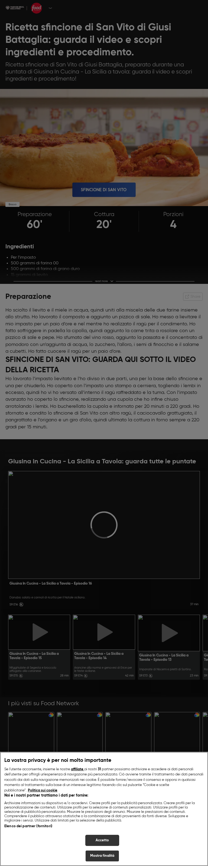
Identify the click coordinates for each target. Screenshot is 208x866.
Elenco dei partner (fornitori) (28, 826)
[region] (104, 809)
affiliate (77, 769)
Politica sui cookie (42, 790)
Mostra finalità (102, 856)
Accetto (102, 840)
